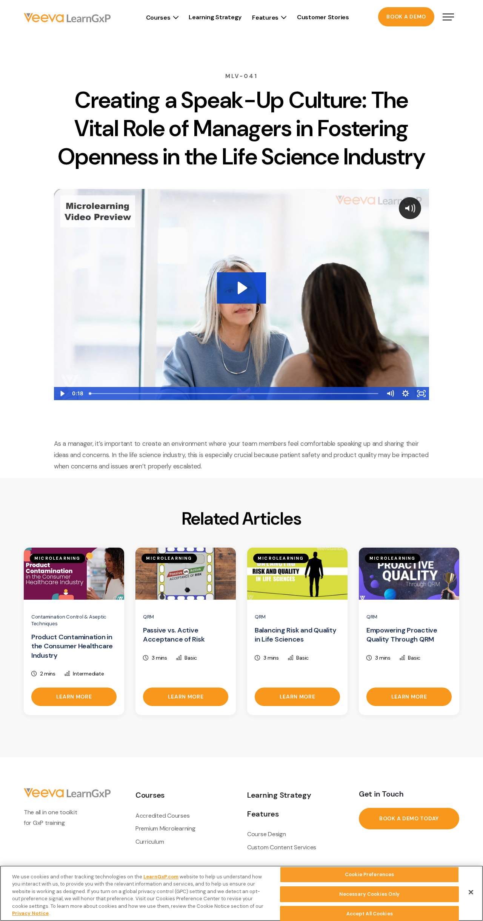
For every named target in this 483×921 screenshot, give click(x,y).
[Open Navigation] (448, 17)
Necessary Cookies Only (369, 894)
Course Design (266, 834)
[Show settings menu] (405, 393)
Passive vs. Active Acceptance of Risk (174, 635)
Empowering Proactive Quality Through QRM (401, 635)
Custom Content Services (281, 847)
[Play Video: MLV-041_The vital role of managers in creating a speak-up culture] (241, 288)
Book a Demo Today (409, 818)
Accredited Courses (162, 816)
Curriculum (149, 842)
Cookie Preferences (369, 875)
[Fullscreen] (421, 393)
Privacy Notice (30, 913)
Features (265, 17)
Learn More (74, 696)
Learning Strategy (215, 17)
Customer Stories (323, 17)
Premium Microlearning (165, 828)
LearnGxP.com (160, 876)
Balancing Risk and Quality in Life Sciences (295, 635)
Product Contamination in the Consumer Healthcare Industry (72, 646)
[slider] (234, 393)
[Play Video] (61, 393)
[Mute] (390, 393)
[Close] (471, 892)
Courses (158, 17)
